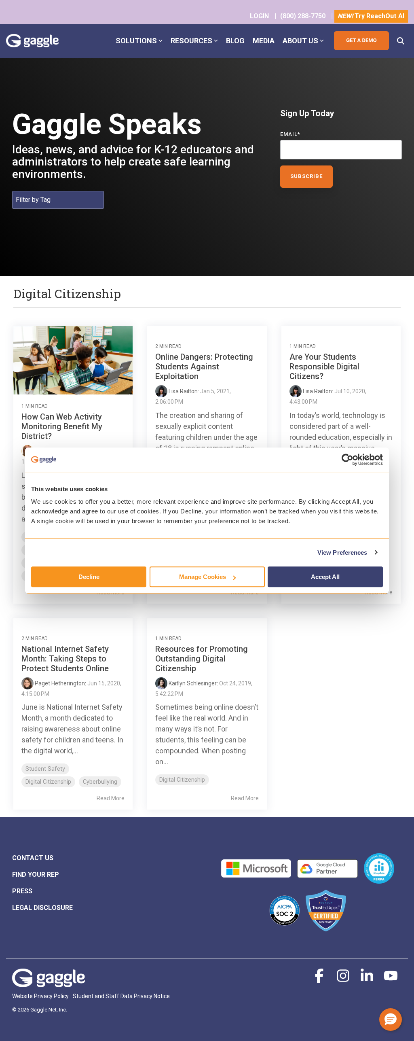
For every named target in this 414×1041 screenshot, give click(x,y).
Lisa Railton (182, 391)
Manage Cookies (202, 576)
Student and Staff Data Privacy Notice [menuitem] (121, 996)
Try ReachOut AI (371, 16)
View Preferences (342, 552)
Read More (111, 798)
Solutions (136, 40)
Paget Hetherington (59, 683)
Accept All (325, 576)
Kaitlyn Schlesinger (192, 683)
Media (264, 40)
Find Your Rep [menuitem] (35, 874)
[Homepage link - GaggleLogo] (48, 982)
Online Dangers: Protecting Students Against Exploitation (204, 366)
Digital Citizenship (48, 781)
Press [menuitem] (22, 891)
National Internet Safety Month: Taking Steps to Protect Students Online (65, 658)
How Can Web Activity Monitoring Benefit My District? (61, 426)
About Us (300, 40)
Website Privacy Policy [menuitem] (40, 996)
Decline (88, 576)
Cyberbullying (100, 781)
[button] (320, 979)
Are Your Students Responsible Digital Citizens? (324, 366)
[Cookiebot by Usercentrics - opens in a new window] (347, 460)
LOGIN (259, 16)
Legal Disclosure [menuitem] (42, 908)
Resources (191, 40)
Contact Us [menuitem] (32, 858)
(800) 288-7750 (302, 16)
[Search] (400, 40)
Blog (235, 40)
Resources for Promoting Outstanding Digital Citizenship (201, 658)
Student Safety (45, 768)
